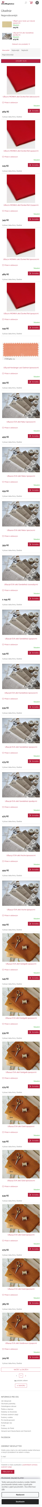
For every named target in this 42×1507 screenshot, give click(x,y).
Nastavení (20, 1495)
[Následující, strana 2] (21, 1376)
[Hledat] (26, 3)
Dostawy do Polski (7, 1428)
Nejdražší (24, 50)
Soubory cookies (7, 1417)
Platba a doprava (7, 1409)
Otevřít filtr (21, 61)
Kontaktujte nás (6, 1423)
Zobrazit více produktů (20, 44)
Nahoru (22, 1385)
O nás (3, 1425)
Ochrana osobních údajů (9, 1414)
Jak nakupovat (6, 1401)
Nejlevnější (15, 50)
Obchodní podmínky (8, 1404)
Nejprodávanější (7, 55)
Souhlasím (20, 1502)
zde (3, 1489)
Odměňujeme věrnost (8, 1406)
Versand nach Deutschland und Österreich (16, 1431)
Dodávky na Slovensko (9, 1412)
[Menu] (37, 3)
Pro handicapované (8, 1420)
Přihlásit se (8, 1472)
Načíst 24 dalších (21, 1370)
